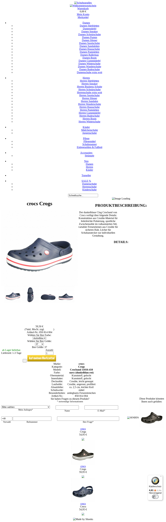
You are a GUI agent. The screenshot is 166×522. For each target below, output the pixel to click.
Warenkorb (83, 8)
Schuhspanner (89, 144)
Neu (86, 161)
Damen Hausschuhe (89, 49)
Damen (86, 22)
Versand (49, 329)
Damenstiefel (89, 28)
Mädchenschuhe (89, 130)
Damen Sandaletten (90, 46)
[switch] (155, 497)
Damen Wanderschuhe (89, 66)
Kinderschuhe (89, 189)
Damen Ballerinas (89, 54)
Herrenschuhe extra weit (89, 92)
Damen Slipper (89, 40)
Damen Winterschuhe (89, 63)
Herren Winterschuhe (89, 121)
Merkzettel (83, 17)
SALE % (86, 181)
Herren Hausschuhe (89, 107)
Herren (86, 77)
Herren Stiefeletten (89, 80)
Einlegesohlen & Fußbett (89, 147)
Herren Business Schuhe (89, 86)
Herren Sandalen (89, 101)
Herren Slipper (89, 98)
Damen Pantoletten (89, 52)
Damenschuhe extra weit (89, 72)
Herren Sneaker (90, 83)
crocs (83, 428)
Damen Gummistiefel (90, 60)
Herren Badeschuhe (89, 115)
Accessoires (86, 152)
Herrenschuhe (89, 186)
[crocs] (83, 439)
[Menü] (161, 477)
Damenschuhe (89, 183)
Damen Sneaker (89, 31)
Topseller (86, 175)
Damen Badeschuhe (89, 69)
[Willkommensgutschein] (83, 5)
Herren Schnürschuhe (89, 89)
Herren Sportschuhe (89, 95)
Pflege (86, 138)
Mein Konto (83, 14)
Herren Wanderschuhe (89, 104)
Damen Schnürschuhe (89, 34)
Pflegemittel (89, 141)
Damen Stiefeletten (89, 25)
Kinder (86, 127)
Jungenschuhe (89, 133)
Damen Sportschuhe (89, 43)
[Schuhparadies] (83, 2)
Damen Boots (90, 57)
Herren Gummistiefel (89, 112)
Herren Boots (89, 118)
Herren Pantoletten (89, 110)
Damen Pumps (89, 37)
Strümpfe (89, 155)
